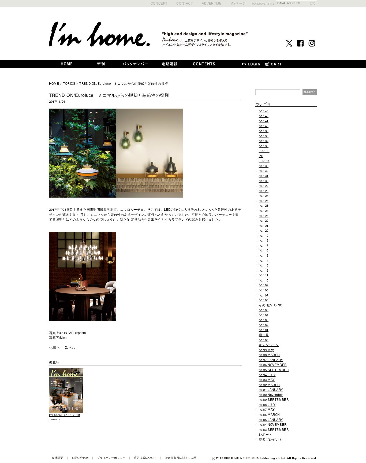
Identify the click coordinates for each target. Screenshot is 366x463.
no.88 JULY (267, 404)
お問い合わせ (80, 458)
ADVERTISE (211, 3)
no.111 (263, 275)
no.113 (263, 265)
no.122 (263, 220)
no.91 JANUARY (271, 389)
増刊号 (264, 335)
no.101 (263, 330)
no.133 (263, 166)
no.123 (263, 215)
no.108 (263, 290)
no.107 (263, 295)
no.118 (263, 240)
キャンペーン (269, 345)
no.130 (263, 181)
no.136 (263, 146)
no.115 (263, 255)
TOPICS (69, 83)
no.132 (263, 170)
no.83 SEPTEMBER (274, 429)
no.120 (263, 230)
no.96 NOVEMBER (273, 364)
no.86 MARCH (269, 414)
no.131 (263, 175)
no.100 (263, 340)
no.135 (264, 151)
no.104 (263, 315)
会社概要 (57, 458)
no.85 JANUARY (271, 419)
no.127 (263, 195)
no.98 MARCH (269, 355)
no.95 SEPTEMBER (274, 370)
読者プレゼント (270, 439)
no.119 (263, 235)
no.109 (263, 285)
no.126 (263, 200)
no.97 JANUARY (271, 360)
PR (261, 156)
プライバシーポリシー (111, 458)
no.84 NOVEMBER (273, 424)
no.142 (263, 116)
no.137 (263, 141)
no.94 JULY (267, 375)
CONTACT (184, 3)
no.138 (263, 136)
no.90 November (271, 394)
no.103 (263, 320)
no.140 (263, 126)
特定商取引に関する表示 (180, 458)
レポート (265, 434)
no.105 (263, 310)
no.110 (263, 280)
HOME (54, 83)
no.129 (263, 185)
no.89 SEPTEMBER (274, 399)
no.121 (263, 225)
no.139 (263, 131)
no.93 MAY (267, 379)
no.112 (263, 270)
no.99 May (266, 350)
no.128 (263, 190)
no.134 (264, 160)
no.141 (263, 121)
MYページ (238, 3)
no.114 (263, 260)
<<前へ (54, 347)
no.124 (263, 210)
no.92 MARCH (269, 385)
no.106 (263, 300)
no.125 (263, 205)
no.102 (263, 325)
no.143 (263, 111)
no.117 (263, 245)
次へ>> (70, 347)
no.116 (263, 250)
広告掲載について (145, 458)
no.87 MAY (267, 409)
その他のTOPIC (270, 305)
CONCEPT (159, 3)
